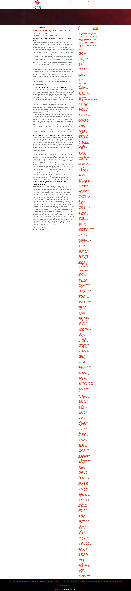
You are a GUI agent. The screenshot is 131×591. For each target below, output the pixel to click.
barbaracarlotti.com (83, 376)
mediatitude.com (82, 291)
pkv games (38, 581)
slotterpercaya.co (82, 234)
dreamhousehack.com (83, 549)
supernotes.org (82, 195)
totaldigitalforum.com (83, 554)
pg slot (80, 64)
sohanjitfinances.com (83, 236)
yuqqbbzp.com (82, 457)
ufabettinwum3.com (83, 253)
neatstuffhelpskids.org (83, 320)
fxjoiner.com (81, 560)
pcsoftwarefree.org (82, 423)
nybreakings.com (82, 543)
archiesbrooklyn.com (83, 333)
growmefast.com (82, 175)
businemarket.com (82, 141)
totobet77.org (81, 246)
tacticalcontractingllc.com (84, 240)
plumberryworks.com (83, 227)
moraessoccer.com (83, 322)
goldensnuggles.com (83, 120)
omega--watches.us (83, 281)
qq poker (80, 79)
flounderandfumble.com (84, 495)
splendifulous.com (82, 473)
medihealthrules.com (83, 537)
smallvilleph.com (82, 316)
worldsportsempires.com (84, 196)
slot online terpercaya (83, 58)
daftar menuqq (12, 581)
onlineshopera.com (83, 419)
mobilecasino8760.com (84, 356)
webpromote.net (82, 339)
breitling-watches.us (83, 283)
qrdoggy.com (81, 184)
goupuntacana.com (83, 403)
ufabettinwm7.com (82, 252)
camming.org (81, 401)
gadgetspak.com (82, 462)
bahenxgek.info (82, 97)
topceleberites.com (83, 476)
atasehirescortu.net (83, 163)
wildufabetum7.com (83, 266)
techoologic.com (82, 534)
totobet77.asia (81, 245)
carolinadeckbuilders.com (84, 301)
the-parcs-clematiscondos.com (85, 85)
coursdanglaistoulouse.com (85, 276)
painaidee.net (81, 146)
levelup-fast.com (82, 467)
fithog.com (80, 343)
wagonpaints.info (82, 506)
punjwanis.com (82, 83)
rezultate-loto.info (82, 472)
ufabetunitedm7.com (83, 256)
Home (68, 1)
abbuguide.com (82, 433)
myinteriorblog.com (83, 527)
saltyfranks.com (82, 306)
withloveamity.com (82, 429)
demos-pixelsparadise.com (84, 290)
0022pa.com (81, 309)
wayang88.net (81, 485)
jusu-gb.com (81, 86)
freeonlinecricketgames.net (84, 329)
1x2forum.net (81, 395)
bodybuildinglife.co (83, 182)
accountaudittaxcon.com (84, 207)
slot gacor (95, 1)
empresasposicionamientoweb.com (87, 556)
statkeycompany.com (83, 300)
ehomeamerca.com (83, 438)
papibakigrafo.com (82, 367)
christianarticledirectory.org (84, 388)
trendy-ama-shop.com (83, 520)
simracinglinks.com (83, 294)
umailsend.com (82, 116)
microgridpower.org (83, 219)
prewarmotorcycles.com (84, 292)
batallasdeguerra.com (83, 318)
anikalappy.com (82, 489)
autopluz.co (81, 286)
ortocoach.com (82, 223)
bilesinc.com (81, 312)
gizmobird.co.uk (82, 274)
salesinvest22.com (82, 517)
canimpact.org (81, 369)
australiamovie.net (82, 273)
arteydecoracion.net (83, 341)
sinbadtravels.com (82, 110)
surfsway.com (81, 444)
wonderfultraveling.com (84, 325)
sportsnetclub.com (82, 127)
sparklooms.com (82, 239)
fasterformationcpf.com (83, 119)
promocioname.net (82, 327)
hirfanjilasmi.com (82, 216)
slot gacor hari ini (70, 581)
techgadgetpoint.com (83, 169)
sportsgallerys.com (83, 159)
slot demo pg (81, 69)
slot (79, 65)
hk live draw (81, 63)
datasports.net (81, 162)
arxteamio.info (81, 205)
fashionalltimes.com (83, 553)
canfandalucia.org (82, 541)
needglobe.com (82, 222)
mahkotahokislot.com (83, 176)
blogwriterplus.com (83, 88)
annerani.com (81, 307)
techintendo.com (82, 439)
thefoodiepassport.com (83, 365)
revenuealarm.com (82, 569)
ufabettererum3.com (83, 249)
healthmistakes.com (83, 189)
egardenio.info (81, 203)
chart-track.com (82, 324)
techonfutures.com (82, 533)
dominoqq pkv (81, 75)
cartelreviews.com (82, 443)
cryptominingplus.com (83, 136)
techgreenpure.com (83, 440)
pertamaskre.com (82, 98)
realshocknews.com (83, 186)
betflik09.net (81, 416)
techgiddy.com (81, 100)
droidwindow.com (82, 523)
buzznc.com (81, 559)
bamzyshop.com (82, 531)
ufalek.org (80, 179)
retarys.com (81, 118)
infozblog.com (81, 335)
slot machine (41, 229)
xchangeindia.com (82, 547)
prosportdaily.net (82, 516)
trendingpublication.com (84, 247)
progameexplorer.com (83, 565)
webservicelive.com (83, 576)
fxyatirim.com (81, 432)
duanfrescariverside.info (84, 492)
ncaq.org (80, 417)
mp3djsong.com (82, 275)
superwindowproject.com (84, 366)
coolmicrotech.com (83, 548)
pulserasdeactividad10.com (85, 374)
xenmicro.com (81, 418)
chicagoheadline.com (83, 400)
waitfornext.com (82, 507)
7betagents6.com (82, 459)
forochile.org (81, 323)
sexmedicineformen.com (84, 231)
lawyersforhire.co (82, 140)
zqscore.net (81, 200)
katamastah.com (82, 198)
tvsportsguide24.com (83, 170)
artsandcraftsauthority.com (84, 575)
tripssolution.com (82, 452)
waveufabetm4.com (83, 484)
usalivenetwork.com (83, 102)
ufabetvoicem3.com (83, 483)
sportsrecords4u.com (83, 474)
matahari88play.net (83, 142)
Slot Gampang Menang (87, 1)
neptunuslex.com (82, 278)
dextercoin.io (81, 387)
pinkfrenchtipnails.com (83, 157)
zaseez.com (81, 406)
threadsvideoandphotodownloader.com (87, 99)
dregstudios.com (82, 319)
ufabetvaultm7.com (83, 481)
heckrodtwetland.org (83, 350)
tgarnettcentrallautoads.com (85, 284)
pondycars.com (82, 532)
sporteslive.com (82, 154)
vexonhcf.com (81, 289)
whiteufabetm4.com (83, 488)
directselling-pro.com (83, 567)
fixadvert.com (81, 285)
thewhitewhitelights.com (84, 347)
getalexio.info (81, 206)
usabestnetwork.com (83, 114)
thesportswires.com (83, 149)
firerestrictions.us (82, 332)
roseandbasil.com (82, 346)
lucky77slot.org (82, 174)
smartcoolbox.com (82, 235)
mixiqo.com (81, 220)
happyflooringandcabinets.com (85, 181)
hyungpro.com (81, 151)
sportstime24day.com (83, 153)
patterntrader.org (82, 191)
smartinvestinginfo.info (83, 499)
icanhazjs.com (81, 368)
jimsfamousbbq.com (83, 270)
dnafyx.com (81, 425)
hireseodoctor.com (82, 465)
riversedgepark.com (83, 405)
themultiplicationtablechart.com (85, 384)
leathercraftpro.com (83, 218)
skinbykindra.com (82, 561)
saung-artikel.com (82, 132)
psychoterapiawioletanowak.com (86, 228)
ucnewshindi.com (82, 104)
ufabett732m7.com (82, 521)
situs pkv (80, 55)
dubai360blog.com (82, 173)
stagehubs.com (82, 394)
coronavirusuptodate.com (84, 460)
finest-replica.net (82, 514)
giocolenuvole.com (83, 427)
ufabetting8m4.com (83, 477)
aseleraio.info (81, 201)
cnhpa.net (80, 192)
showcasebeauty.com (83, 297)
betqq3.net (81, 357)
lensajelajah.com (82, 414)
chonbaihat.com (82, 336)
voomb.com (81, 168)
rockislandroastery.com (84, 566)
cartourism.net (81, 372)
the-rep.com (81, 305)
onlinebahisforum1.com (84, 399)
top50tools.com (82, 303)
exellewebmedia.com (83, 108)
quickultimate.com (82, 229)
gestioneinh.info (82, 515)
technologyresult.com (83, 434)
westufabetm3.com (83, 263)
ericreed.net (81, 354)
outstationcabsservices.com (85, 544)
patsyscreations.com (83, 411)
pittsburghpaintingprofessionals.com (87, 225)
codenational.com (82, 564)
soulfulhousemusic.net (83, 238)
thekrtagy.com (81, 545)
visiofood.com (81, 522)
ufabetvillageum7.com (83, 482)
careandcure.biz (82, 212)
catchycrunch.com (82, 407)
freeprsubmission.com (83, 525)
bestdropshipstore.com (83, 441)
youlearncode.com (82, 430)
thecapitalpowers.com (83, 241)
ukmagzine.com (82, 111)
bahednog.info (81, 96)
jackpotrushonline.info (83, 103)
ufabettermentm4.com (83, 250)
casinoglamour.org (82, 385)
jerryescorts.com (82, 165)
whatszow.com (82, 436)
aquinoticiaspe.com (83, 137)
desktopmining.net (82, 377)
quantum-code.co (82, 510)
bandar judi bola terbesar (84, 57)
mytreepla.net (81, 468)
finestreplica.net (82, 494)
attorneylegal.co (82, 167)
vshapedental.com (82, 539)
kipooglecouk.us (82, 361)
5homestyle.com (82, 389)
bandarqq (80, 78)
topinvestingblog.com (83, 302)
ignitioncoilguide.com (83, 571)
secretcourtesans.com (83, 397)
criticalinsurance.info (65, 585)
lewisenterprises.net (83, 422)
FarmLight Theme (59, 589)
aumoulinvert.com (82, 363)
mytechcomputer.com (83, 572)
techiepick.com (82, 530)
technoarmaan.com (83, 555)
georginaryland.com (83, 345)
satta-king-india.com (83, 454)
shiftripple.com (81, 233)
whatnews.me (81, 511)
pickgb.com (81, 187)
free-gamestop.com (83, 109)
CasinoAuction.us (82, 360)
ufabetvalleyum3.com (83, 261)
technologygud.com (83, 185)
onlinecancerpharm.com (84, 178)
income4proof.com (82, 412)
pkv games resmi (82, 73)
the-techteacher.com (83, 550)
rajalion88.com (82, 402)
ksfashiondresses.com (83, 190)
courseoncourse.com (83, 93)
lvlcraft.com (81, 447)
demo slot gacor (82, 66)
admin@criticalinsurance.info (52, 35)
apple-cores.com (82, 373)
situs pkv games (82, 62)
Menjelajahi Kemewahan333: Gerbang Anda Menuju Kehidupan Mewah (87, 34)
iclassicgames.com (83, 131)
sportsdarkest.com (82, 147)
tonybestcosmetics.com (84, 558)
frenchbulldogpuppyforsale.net (85, 382)
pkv (79, 70)
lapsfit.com (81, 466)
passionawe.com (82, 224)
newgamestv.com (82, 158)
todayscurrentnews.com (84, 244)
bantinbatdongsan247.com (84, 94)
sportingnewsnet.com (83, 152)
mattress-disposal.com (83, 180)
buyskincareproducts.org (84, 380)
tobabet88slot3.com (83, 242)
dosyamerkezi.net (82, 295)
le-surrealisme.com (83, 296)
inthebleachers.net (82, 378)
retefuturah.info (82, 498)
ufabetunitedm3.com (83, 255)
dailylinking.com (82, 424)
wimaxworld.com (82, 328)
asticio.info (81, 202)
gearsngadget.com (82, 463)
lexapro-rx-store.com (83, 379)
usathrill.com (81, 538)
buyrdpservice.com (83, 122)
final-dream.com (82, 512)
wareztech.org (81, 113)
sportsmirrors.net (82, 160)
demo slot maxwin (82, 68)
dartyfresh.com (82, 421)
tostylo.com (81, 125)
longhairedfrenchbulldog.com (85, 138)
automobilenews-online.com (85, 552)
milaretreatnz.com (82, 313)
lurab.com (80, 570)
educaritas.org (81, 413)
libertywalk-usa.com (83, 272)
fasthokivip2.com (82, 133)
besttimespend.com (83, 211)
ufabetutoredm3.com (83, 258)
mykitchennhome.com (83, 362)
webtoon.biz (81, 148)
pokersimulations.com (83, 470)
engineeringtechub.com (84, 164)
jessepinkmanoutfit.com (84, 115)
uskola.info (81, 505)
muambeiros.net (82, 334)
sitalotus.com (81, 193)
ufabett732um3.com (83, 504)
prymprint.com (81, 208)
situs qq (101, 581)
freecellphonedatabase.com (85, 105)
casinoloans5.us (82, 358)
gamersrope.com (82, 107)
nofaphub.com (81, 408)
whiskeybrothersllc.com (84, 265)
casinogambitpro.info (83, 91)
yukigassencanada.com (84, 455)
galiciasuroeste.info (83, 317)
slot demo (80, 59)
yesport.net (81, 124)
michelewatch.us (82, 280)
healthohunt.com (82, 496)
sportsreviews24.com (83, 171)
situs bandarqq (82, 53)
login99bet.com (82, 396)
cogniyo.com (81, 213)
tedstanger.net (81, 503)
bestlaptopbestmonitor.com (84, 344)
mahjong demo (82, 60)
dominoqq (80, 52)
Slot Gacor (72, 1)
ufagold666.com (82, 526)
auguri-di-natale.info (83, 279)
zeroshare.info (81, 311)
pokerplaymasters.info (83, 92)
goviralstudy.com (82, 371)
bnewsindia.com (82, 528)
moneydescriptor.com (83, 143)
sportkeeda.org (82, 209)
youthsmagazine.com (83, 145)
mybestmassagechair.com (84, 352)
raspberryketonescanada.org (85, 536)
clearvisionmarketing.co (84, 509)
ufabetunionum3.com (83, 478)
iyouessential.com (82, 428)
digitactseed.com (82, 446)
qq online (80, 54)
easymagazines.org (83, 214)
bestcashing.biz (82, 330)
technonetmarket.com (83, 501)
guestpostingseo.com (83, 89)
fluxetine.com (81, 355)
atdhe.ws (80, 349)
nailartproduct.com (82, 445)
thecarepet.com (82, 87)
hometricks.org (82, 217)
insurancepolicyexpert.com (84, 298)
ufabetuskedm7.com (83, 257)
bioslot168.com (82, 574)
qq (79, 76)
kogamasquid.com (82, 383)
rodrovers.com (81, 451)
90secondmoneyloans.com (84, 449)
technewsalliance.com (83, 500)
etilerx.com (81, 493)
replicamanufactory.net (83, 471)
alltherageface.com (83, 563)
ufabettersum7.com (83, 251)
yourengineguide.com (83, 542)
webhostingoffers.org (83, 435)
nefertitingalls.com (82, 410)
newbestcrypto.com (83, 129)
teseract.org (81, 519)
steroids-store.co (82, 340)
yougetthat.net (81, 126)
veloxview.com (82, 262)
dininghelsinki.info (82, 490)
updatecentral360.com (83, 197)
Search (80, 26)
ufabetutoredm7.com (83, 260)
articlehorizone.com (83, 456)
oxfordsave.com (82, 130)
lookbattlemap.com (83, 121)
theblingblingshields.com (84, 156)
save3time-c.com (82, 287)
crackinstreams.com (83, 461)
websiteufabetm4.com (83, 487)
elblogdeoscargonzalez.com (85, 338)
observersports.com (83, 135)
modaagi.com (81, 314)
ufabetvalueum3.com (83, 479)
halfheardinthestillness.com (85, 351)
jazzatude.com (81, 308)
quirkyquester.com (82, 230)
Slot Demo (78, 1)
